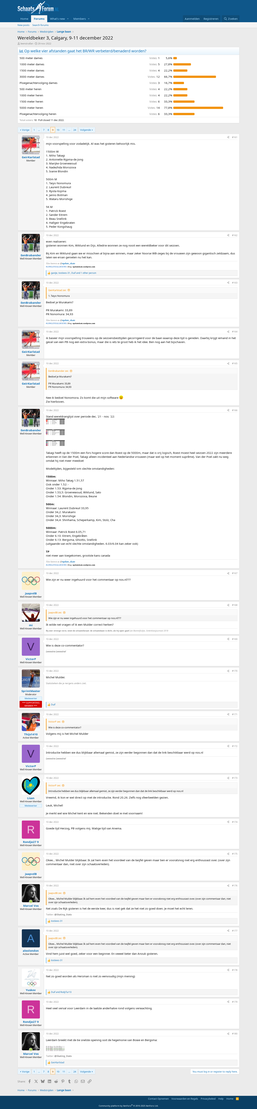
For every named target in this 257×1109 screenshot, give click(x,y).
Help (221, 1098)
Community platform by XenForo (128, 1105)
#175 (234, 853)
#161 (234, 137)
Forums (39, 19)
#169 (234, 639)
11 (63, 130)
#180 (234, 1033)
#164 (234, 331)
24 (74, 130)
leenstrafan (27, 43)
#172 (234, 746)
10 (58, 130)
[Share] (228, 137)
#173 (234, 778)
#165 (234, 363)
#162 (234, 235)
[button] (68, 18)
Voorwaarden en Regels (184, 1098)
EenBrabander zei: (58, 371)
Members (79, 19)
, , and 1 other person (73, 273)
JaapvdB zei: (55, 612)
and (61, 992)
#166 (234, 410)
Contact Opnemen (158, 1098)
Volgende (85, 130)
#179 (234, 1001)
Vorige (25, 130)
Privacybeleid (208, 1098)
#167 (234, 573)
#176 (234, 885)
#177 (234, 930)
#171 (234, 714)
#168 (234, 605)
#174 (234, 822)
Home (24, 19)
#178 (234, 970)
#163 (234, 282)
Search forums (40, 25)
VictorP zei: (54, 721)
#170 (234, 670)
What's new (57, 19)
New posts (23, 25)
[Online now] (31, 901)
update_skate (68, 263)
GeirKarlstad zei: (57, 290)
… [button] (39, 130)
